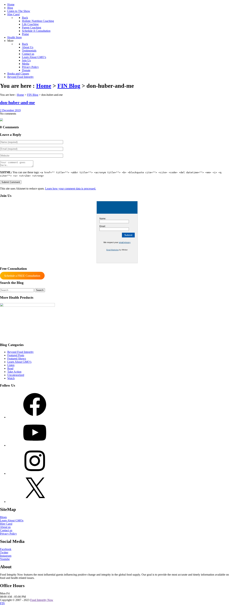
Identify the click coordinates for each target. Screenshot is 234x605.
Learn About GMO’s (19, 361)
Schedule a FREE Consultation (22, 275)
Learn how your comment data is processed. (70, 188)
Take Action (14, 371)
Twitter (4, 552)
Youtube (5, 559)
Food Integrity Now (41, 600)
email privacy (125, 242)
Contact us (6, 530)
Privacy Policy (8, 533)
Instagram (5, 555)
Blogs (3, 517)
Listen (10, 365)
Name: (102, 218)
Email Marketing (112, 250)
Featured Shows (16, 358)
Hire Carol (6, 523)
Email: (102, 226)
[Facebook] (34, 417)
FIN (2, 603)
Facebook (5, 549)
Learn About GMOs (11, 520)
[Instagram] (34, 473)
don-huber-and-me (17, 102)
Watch (11, 378)
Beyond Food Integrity (20, 351)
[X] (34, 501)
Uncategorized (15, 375)
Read (10, 368)
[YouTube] (34, 445)
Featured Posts (15, 355)
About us (5, 527)
